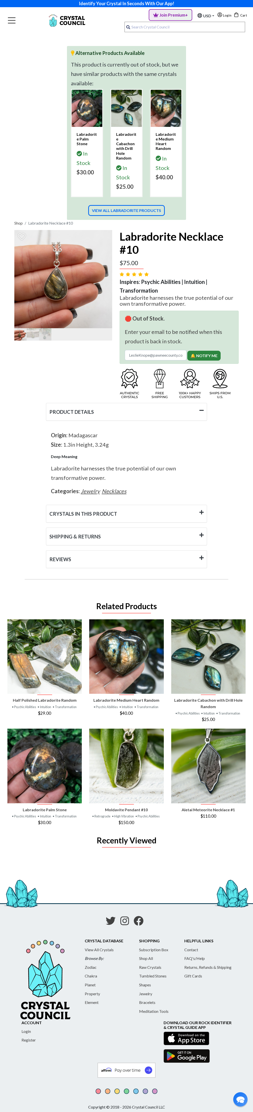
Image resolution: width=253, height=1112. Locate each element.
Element (92, 1002)
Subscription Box (153, 949)
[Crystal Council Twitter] (113, 923)
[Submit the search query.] (128, 26)
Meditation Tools (154, 1011)
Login (26, 1031)
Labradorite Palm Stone (45, 809)
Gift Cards (193, 975)
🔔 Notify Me (203, 355)
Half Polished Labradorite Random (45, 700)
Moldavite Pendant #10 (126, 809)
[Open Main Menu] (12, 20)
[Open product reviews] (135, 274)
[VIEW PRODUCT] (44, 656)
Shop (18, 223)
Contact (191, 949)
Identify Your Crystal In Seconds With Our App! (126, 3)
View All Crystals (99, 949)
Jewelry (145, 993)
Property (92, 993)
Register (28, 1040)
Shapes (145, 984)
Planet (90, 984)
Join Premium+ (173, 15)
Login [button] (227, 15)
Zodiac (91, 967)
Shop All (146, 958)
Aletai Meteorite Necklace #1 (208, 809)
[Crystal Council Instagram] (126, 923)
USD (207, 15)
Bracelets (147, 1002)
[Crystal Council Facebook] (141, 923)
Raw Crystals (150, 967)
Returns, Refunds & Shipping (208, 967)
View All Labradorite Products (126, 210)
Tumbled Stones (153, 975)
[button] (240, 1099)
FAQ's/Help (194, 958)
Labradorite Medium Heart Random (126, 700)
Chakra (91, 975)
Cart (243, 15)
